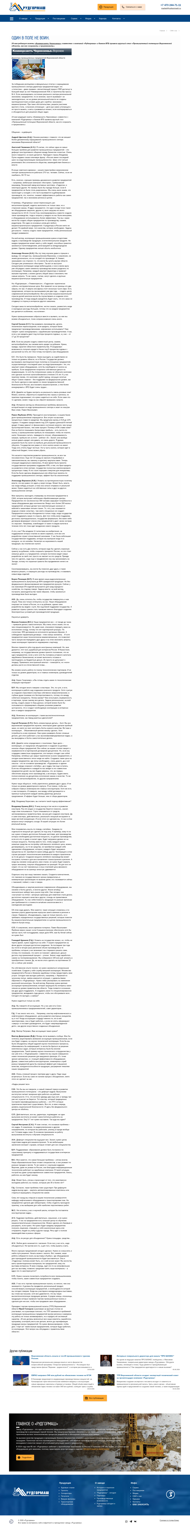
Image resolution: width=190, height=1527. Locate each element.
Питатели (65, 1496)
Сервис (74, 18)
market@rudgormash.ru (171, 8)
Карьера (102, 18)
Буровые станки (67, 1488)
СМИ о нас (173, 30)
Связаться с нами (134, 7)
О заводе (23, 18)
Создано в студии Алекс (169, 1520)
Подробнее (27, 1457)
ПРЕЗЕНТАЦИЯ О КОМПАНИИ (96, 1449)
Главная (162, 30)
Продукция (108, 7)
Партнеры (101, 1496)
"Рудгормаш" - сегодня (106, 1493)
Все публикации (96, 1398)
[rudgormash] (30, 1496)
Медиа (88, 18)
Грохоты (64, 1490)
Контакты (116, 18)
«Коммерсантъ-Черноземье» (48, 43)
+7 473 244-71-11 (171, 5)
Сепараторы (66, 1493)
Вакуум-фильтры (68, 1499)
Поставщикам (59, 18)
